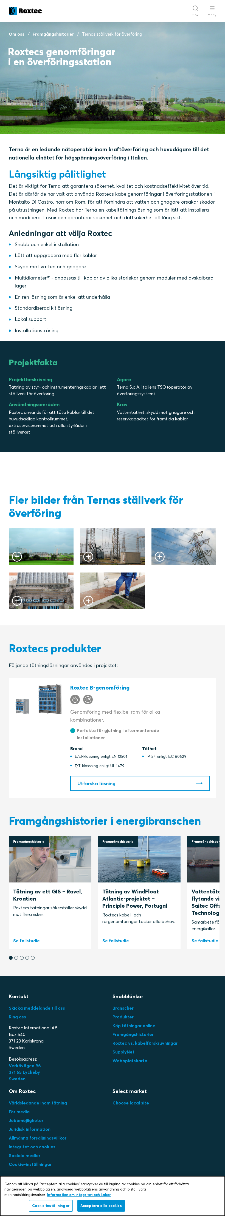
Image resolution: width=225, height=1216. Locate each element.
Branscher (123, 1008)
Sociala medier (24, 1155)
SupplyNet (123, 1052)
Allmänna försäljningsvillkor (37, 1138)
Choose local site (131, 1103)
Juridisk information (29, 1129)
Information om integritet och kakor (79, 1194)
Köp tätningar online (134, 1025)
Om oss (16, 34)
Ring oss (17, 1016)
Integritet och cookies (32, 1146)
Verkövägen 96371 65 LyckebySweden (25, 1072)
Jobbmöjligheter (26, 1120)
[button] (11, 958)
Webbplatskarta (130, 1060)
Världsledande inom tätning (38, 1103)
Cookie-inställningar (30, 1164)
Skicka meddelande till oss (37, 1008)
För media (19, 1111)
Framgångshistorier (53, 34)
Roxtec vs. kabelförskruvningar (145, 1043)
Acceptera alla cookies (101, 1205)
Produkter (123, 1016)
